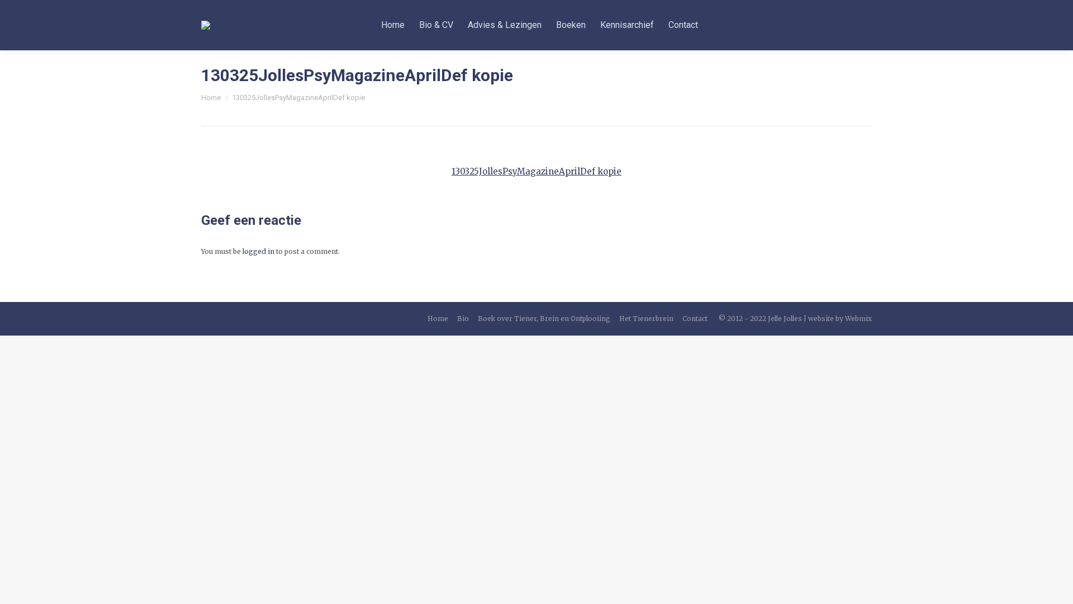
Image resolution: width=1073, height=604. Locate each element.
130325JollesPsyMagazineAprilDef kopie (536, 171)
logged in (258, 251)
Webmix (858, 318)
